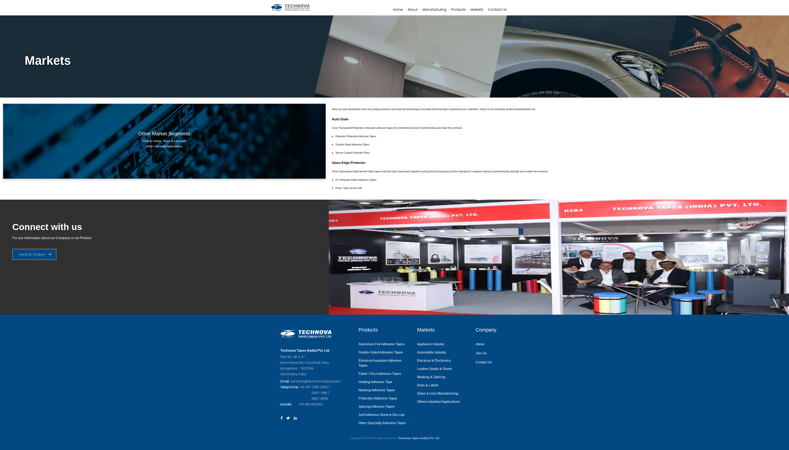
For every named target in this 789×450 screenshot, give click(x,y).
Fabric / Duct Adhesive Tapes (380, 373)
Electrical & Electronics (434, 360)
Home (398, 9)
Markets (477, 9)
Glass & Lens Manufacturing (437, 393)
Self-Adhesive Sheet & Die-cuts (382, 415)
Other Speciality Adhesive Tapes (382, 423)
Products (458, 9)
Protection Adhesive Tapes (378, 398)
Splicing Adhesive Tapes (376, 406)
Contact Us (497, 9)
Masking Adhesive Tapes (377, 390)
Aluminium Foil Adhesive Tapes (382, 344)
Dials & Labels (427, 385)
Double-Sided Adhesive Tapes (381, 352)
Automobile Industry (431, 352)
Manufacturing (434, 9)
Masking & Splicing (431, 377)
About (413, 9)
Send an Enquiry (32, 254)
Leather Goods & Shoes (434, 369)
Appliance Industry (430, 344)
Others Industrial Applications (438, 401)
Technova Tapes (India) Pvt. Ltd (418, 438)
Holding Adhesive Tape (375, 382)
